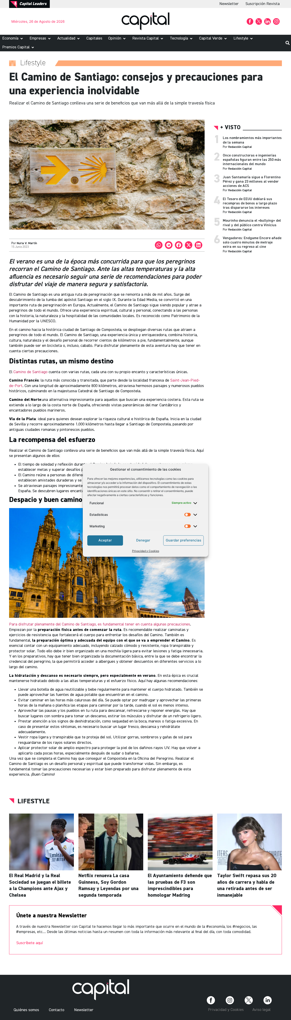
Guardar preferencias (183, 540)
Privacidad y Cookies (145, 550)
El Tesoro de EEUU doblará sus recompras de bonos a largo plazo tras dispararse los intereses (250, 203)
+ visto (230, 128)
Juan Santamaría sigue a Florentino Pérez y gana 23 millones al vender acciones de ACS (252, 182)
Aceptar (105, 540)
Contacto (56, 1010)
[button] (13, 38)
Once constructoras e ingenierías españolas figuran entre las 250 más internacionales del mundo (252, 160)
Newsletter (229, 4)
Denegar (143, 540)
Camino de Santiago (31, 372)
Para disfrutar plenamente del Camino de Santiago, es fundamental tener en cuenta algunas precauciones (99, 624)
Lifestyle (34, 801)
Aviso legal (261, 1010)
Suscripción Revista (263, 4)
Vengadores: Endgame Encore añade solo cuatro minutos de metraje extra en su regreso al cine (252, 242)
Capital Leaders (32, 4)
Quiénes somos (26, 1010)
